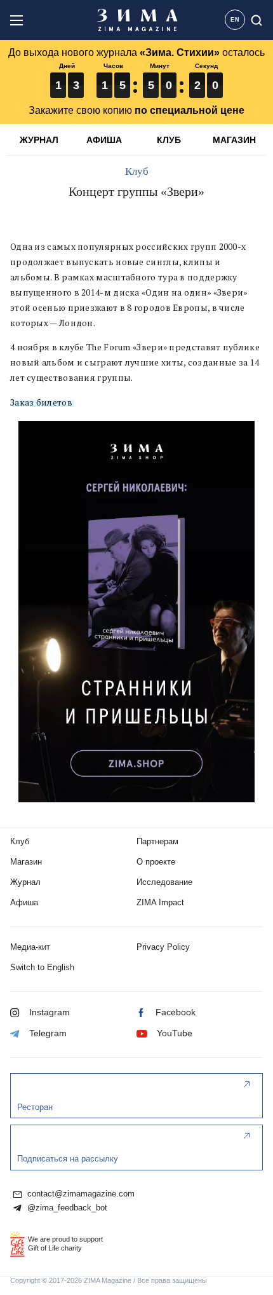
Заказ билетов (41, 402)
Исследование (164, 882)
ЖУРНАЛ (39, 140)
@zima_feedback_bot (66, 1207)
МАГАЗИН (234, 140)
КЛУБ (169, 140)
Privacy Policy (163, 947)
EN (235, 20)
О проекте (155, 862)
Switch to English (42, 967)
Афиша (24, 902)
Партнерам (157, 841)
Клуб (137, 171)
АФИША (104, 140)
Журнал (25, 882)
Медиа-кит (30, 947)
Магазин (26, 862)
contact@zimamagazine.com (80, 1193)
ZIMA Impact (160, 902)
